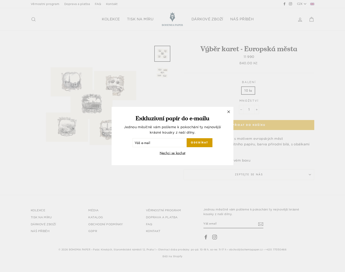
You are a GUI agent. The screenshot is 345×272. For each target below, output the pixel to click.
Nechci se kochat (172, 153)
